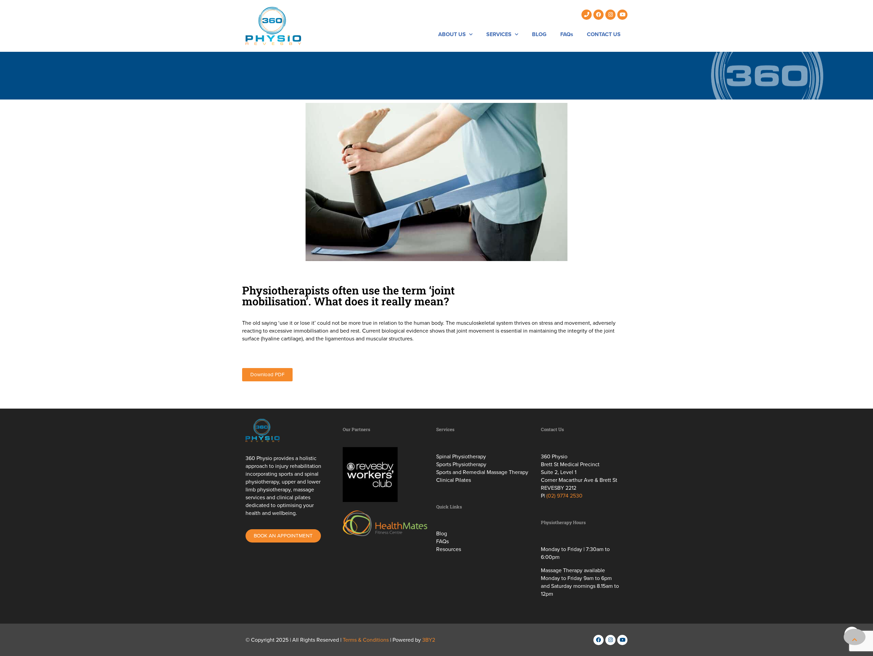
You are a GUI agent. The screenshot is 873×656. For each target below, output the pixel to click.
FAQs (566, 34)
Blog (441, 533)
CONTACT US (604, 34)
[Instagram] (610, 15)
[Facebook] (598, 15)
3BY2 (428, 640)
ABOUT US (452, 34)
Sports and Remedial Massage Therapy (482, 472)
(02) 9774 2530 (564, 496)
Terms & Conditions (366, 640)
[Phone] (586, 15)
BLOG (539, 34)
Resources (448, 549)
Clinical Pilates (453, 480)
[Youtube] (622, 15)
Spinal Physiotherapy (461, 456)
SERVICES (499, 34)
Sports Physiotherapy (461, 464)
